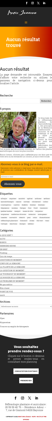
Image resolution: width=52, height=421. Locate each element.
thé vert (40, 220)
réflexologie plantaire (9, 220)
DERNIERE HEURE (8, 246)
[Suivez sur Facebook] (26, 3)
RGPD (34, 416)
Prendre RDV (26, 380)
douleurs (41, 205)
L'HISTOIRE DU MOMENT (11, 260)
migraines (5, 214)
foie (29, 208)
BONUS (3, 242)
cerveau (27, 202)
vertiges (4, 224)
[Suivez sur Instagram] (32, 3)
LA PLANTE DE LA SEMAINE (12, 267)
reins (35, 217)
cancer (18, 202)
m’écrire (29, 155)
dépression (5, 208)
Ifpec (2, 318)
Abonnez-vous (12, 183)
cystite (16, 205)
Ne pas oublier (6, 284)
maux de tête (28, 211)
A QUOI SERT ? (6, 235)
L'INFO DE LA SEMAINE (10, 263)
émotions (13, 224)
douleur (33, 205)
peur (28, 217)
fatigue (23, 208)
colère (45, 202)
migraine (39, 211)
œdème (30, 224)
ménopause (42, 214)
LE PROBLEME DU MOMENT (12, 281)
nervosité (13, 217)
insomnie (43, 208)
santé (2, 295)
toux (47, 220)
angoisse (12, 198)
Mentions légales (24, 416)
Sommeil (23, 220)
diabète (25, 205)
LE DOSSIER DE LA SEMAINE (12, 277)
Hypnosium (5, 322)
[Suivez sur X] (38, 3)
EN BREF (3, 249)
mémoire (32, 214)
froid (35, 208)
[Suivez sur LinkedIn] (44, 3)
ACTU (2, 239)
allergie (4, 198)
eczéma (15, 208)
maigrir (17, 211)
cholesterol (36, 202)
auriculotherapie (7, 202)
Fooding (3, 253)
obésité (22, 217)
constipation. (6, 205)
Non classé (4, 288)
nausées (4, 217)
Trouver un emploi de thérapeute (14, 326)
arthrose (38, 198)
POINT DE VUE (6, 291)
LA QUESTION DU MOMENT (12, 270)
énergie (22, 224)
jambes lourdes (6, 211)
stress (32, 220)
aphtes (29, 198)
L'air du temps (6, 256)
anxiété (22, 198)
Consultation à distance (26, 371)
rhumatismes (44, 217)
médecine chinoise (18, 214)
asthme (47, 198)
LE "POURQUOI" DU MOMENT (12, 274)
